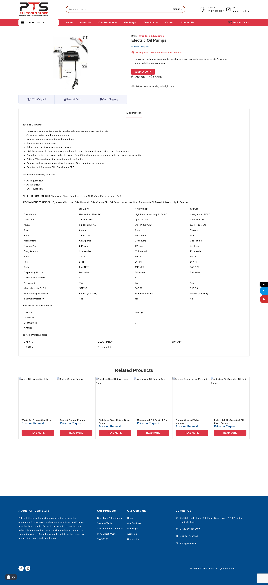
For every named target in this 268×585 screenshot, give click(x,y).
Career (169, 22)
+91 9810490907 (189, 536)
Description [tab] (134, 112)
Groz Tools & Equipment (152, 36)
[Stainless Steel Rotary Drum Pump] (115, 396)
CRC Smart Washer (107, 534)
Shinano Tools (104, 523)
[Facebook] (21, 568)
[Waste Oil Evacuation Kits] (37, 396)
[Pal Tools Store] (33, 9)
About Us (85, 22)
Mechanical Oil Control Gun (152, 420)
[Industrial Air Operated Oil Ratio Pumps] (230, 396)
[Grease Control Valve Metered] (191, 396)
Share (157, 76)
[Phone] (264, 299)
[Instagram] (28, 568)
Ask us (140, 77)
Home (69, 22)
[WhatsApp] (264, 291)
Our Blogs (130, 22)
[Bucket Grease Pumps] (76, 396)
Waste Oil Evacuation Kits (36, 420)
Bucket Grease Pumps (72, 420)
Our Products (134, 523)
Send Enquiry (143, 72)
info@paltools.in (188, 543)
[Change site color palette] (11, 577)
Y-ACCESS (102, 539)
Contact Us (187, 22)
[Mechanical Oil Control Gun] (153, 396)
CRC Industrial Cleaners (110, 528)
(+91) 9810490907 (190, 529)
